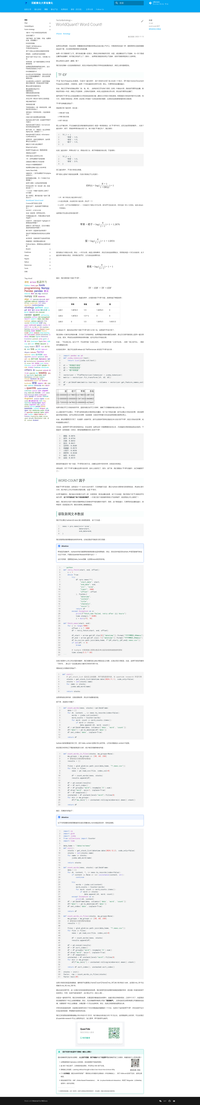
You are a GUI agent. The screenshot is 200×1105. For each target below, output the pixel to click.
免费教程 (64, 9)
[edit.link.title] (142, 21)
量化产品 (54, 9)
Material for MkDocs (39, 1101)
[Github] (169, 1101)
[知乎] (165, 1101)
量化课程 (37, 9)
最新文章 (27, 9)
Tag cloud (28, 278)
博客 (46, 9)
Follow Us (100, 9)
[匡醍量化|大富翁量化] (25, 3)
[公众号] (160, 1101)
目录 (150, 20)
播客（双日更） (77, 9)
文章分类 (89, 9)
